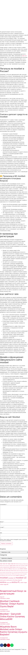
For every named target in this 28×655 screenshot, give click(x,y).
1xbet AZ (13, 563)
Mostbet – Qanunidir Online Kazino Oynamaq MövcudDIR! (12, 616)
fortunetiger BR (2, 575)
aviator (21, 568)
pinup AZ (20, 580)
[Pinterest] (8, 645)
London (17, 575)
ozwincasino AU (10, 580)
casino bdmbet (2, 572)
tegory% (2, 597)
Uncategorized (4, 609)
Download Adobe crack (10, 572)
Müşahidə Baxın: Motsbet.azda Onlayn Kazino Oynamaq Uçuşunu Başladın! (13, 630)
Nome (2, 521)
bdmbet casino (13, 570)
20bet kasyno (13, 567)
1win (1, 563)
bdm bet (3, 570)
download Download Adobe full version (21, 572)
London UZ (22, 575)
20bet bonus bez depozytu (4, 565)
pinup (15, 580)
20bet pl (10, 568)
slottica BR (8, 582)
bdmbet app (8, 570)
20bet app (21, 563)
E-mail (2, 527)
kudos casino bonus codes (10, 575)
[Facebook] (1, 645)
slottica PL (15, 582)
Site (1, 532)
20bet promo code (16, 568)
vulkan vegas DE (4, 584)
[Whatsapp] (12, 645)
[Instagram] (5, 645)
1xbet (8, 563)
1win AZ (5, 563)
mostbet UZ (21, 578)
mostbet (4, 578)
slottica (3, 582)
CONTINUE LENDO (5, 598)
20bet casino (13, 565)
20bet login (6, 568)
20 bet (17, 563)
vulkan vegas (23, 582)
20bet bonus (25, 563)
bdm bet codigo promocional (22, 570)
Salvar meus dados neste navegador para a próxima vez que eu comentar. (13, 540)
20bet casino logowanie (20, 565)
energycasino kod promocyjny (5, 573)
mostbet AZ (11, 578)
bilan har (24, 55)
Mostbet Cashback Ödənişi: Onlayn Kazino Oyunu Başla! (12, 604)
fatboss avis (14, 573)
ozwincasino (3, 580)
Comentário (3, 504)
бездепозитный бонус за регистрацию (13, 592)
